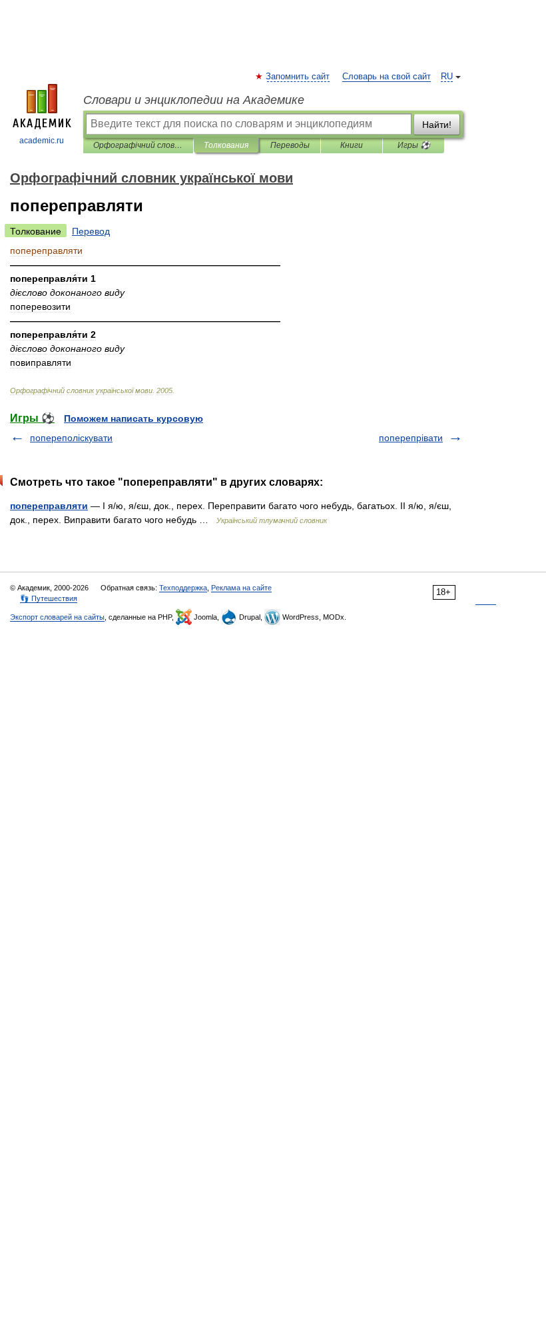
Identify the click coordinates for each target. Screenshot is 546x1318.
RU (447, 76)
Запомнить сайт (298, 76)
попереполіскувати (71, 437)
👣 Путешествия (48, 598)
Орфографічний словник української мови (138, 145)
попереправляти (49, 505)
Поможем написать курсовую (133, 418)
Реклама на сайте (241, 588)
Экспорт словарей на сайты (57, 617)
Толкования (226, 145)
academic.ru (41, 140)
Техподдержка (183, 588)
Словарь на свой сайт (386, 76)
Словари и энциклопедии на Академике (193, 100)
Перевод (91, 231)
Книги (351, 145)
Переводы (290, 145)
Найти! (436, 124)
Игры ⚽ (414, 145)
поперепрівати (411, 437)
